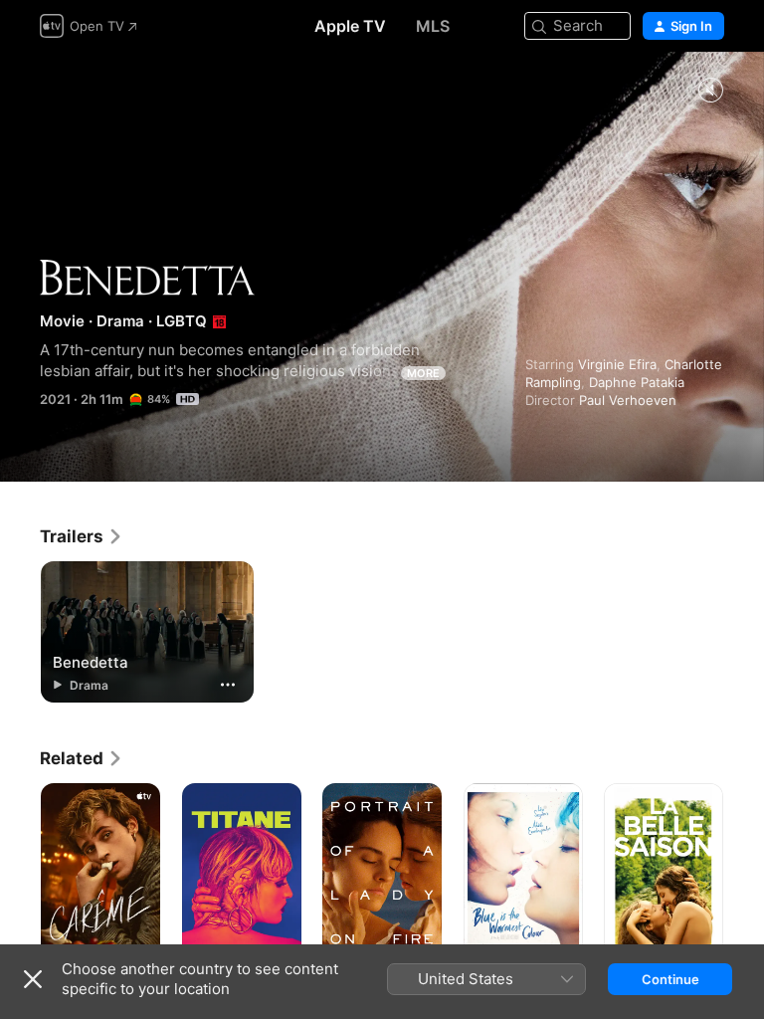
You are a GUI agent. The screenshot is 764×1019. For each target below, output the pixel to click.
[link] (81, 536)
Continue (670, 979)
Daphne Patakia (636, 382)
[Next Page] (744, 873)
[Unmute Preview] (710, 91)
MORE (423, 373)
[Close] (33, 979)
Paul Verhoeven (627, 400)
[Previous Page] (20, 873)
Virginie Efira (617, 364)
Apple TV (350, 26)
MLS (433, 26)
